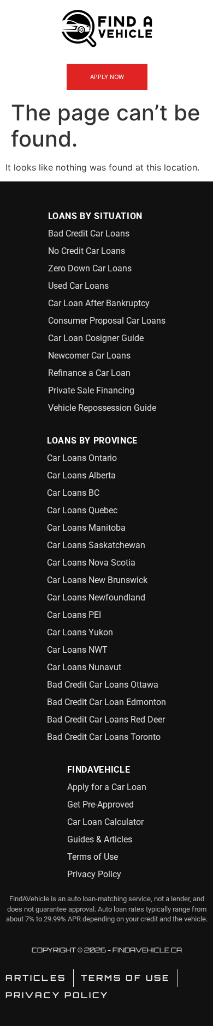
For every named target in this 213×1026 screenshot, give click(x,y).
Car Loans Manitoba (86, 528)
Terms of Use (92, 857)
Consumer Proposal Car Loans (106, 320)
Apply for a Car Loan (106, 787)
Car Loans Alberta (81, 475)
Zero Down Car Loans (90, 268)
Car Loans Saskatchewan (96, 545)
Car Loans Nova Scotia (91, 562)
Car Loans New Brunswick (97, 580)
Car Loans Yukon (80, 632)
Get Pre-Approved (100, 804)
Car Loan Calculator (105, 822)
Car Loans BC (73, 493)
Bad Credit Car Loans (88, 233)
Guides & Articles (99, 839)
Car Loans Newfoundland (96, 597)
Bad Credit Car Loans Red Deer (106, 719)
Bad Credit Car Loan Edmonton (106, 702)
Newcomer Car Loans (89, 355)
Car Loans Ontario (82, 458)
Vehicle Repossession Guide (102, 408)
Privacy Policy (94, 874)
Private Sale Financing (91, 390)
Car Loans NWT (77, 650)
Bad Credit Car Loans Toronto (104, 737)
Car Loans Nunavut (84, 667)
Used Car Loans (78, 286)
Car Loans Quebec (82, 510)
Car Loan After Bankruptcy (99, 303)
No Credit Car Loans (86, 251)
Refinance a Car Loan (89, 373)
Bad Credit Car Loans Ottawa (102, 684)
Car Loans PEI (74, 615)
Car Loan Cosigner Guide (96, 338)
